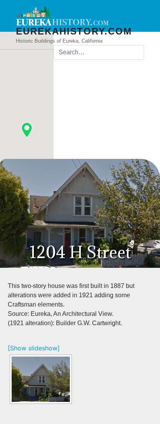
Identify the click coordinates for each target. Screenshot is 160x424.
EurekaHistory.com (74, 31)
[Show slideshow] (34, 348)
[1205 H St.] (41, 379)
